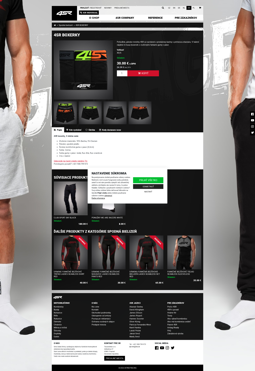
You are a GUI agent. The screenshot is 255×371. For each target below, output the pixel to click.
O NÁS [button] (94, 303)
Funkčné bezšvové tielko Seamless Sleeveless (180, 272)
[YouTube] (162, 349)
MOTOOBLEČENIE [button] (62, 303)
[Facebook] (157, 349)
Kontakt (95, 309)
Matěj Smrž (134, 336)
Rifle (56, 315)
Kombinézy (58, 306)
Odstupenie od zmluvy (101, 315)
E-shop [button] (94, 18)
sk (189, 8)
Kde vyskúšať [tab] (75, 129)
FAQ (169, 330)
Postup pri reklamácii (101, 318)
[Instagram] (167, 349)
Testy (169, 315)
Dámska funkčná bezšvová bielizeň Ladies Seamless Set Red (144, 274)
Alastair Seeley (136, 306)
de (179, 8)
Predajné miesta (121, 8)
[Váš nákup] (200, 7)
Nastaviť (148, 192)
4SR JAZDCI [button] (135, 303)
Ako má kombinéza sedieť (178, 321)
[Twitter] (173, 349)
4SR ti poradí (173, 309)
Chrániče (58, 324)
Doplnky (57, 333)
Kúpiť (145, 73)
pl (194, 8)
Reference (155, 18)
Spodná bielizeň (66, 25)
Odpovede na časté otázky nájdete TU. (71, 161)
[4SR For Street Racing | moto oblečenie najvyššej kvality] (55, 25)
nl (184, 8)
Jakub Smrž (134, 333)
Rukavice (58, 318)
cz (169, 8)
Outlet (56, 336)
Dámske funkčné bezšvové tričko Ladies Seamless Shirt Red (69, 274)
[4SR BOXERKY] (64, 13)
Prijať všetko (148, 180)
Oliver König (134, 321)
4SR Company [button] (125, 18)
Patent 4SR (172, 324)
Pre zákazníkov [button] (186, 18)
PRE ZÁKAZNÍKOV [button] (175, 303)
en (174, 8)
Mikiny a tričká (60, 327)
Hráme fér (171, 312)
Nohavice (58, 312)
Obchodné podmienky (101, 312)
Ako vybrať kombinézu (177, 318)
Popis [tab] (59, 129)
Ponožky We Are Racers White (107, 217)
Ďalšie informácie (98, 198)
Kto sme (95, 306)
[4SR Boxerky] (83, 69)
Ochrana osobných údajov (103, 321)
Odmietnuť (148, 186)
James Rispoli (135, 315)
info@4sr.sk (135, 347)
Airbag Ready (173, 327)
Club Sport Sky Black (65, 217)
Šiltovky (57, 330)
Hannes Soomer (136, 318)
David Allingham (136, 309)
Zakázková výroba (175, 333)
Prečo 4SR (172, 306)
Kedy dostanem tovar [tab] (111, 129)
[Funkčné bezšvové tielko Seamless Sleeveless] (184, 252)
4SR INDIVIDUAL (90, 12)
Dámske (57, 321)
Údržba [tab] (92, 129)
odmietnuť (108, 195)
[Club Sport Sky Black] (71, 198)
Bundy (56, 309)
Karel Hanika (135, 327)
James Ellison (135, 312)
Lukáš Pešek (135, 330)
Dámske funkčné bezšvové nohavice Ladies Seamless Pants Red (106, 274)
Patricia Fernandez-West (140, 324)
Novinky (108, 8)
